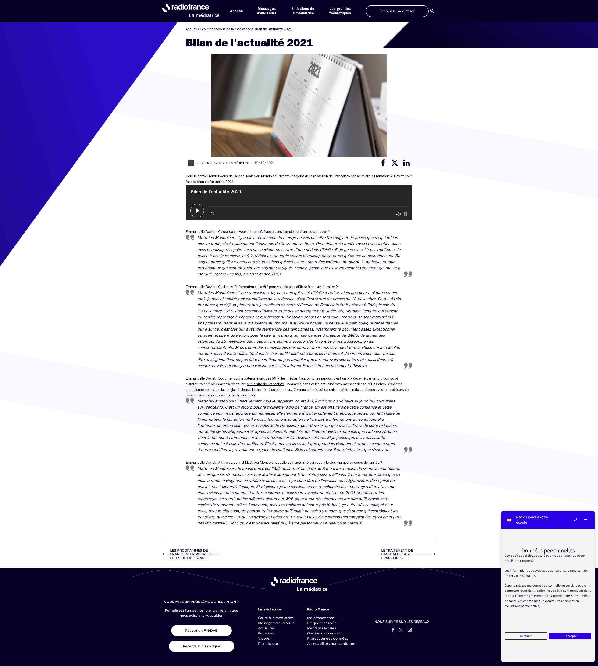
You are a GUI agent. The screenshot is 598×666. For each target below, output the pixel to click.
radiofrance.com (320, 618)
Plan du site (268, 643)
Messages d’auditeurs (276, 623)
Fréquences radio (322, 623)
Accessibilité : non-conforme (331, 643)
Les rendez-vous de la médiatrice (225, 29)
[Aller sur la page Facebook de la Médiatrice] (393, 630)
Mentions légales (321, 628)
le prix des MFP (268, 378)
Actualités (266, 628)
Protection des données (327, 638)
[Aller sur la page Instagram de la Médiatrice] (410, 630)
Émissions (266, 633)
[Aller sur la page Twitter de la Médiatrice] (401, 630)
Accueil (236, 11)
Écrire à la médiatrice (276, 618)
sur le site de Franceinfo (265, 384)
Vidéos (264, 638)
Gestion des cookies (324, 633)
